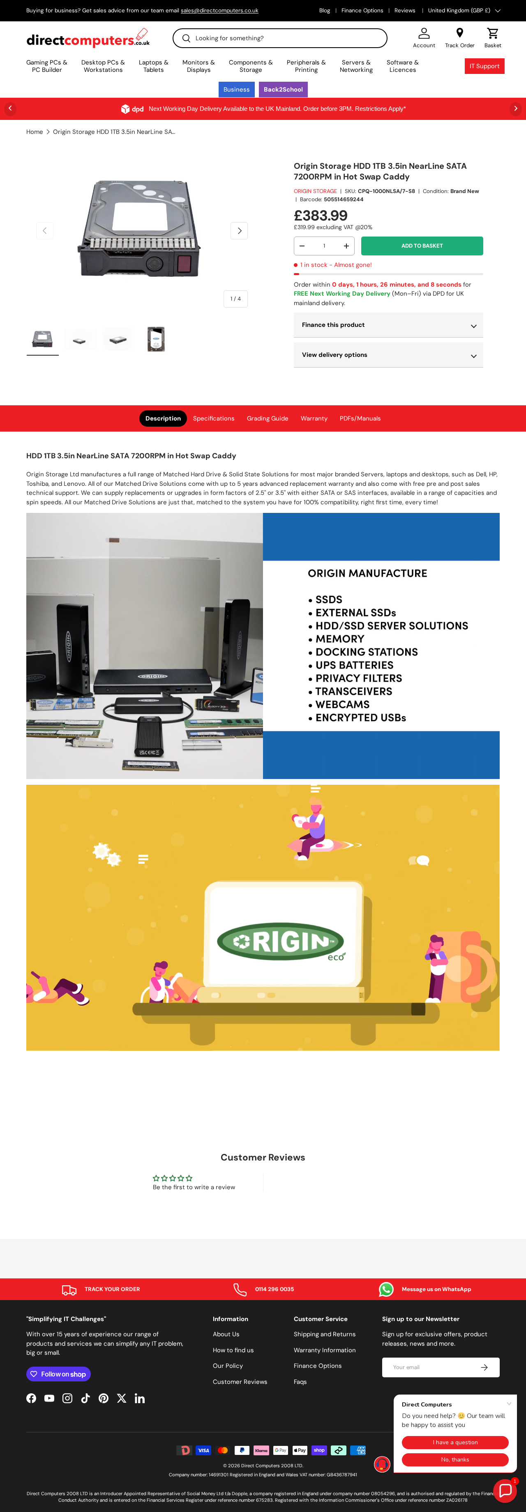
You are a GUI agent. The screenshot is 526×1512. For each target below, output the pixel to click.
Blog (324, 10)
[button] (493, 38)
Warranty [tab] (314, 418)
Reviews (405, 10)
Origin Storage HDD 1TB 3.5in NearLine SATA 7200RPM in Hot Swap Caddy (114, 132)
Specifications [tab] (214, 418)
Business (237, 89)
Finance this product (333, 325)
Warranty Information (325, 1350)
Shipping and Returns (325, 1334)
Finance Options (362, 10)
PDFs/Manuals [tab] (360, 418)
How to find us (233, 1350)
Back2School (283, 89)
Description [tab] (163, 418)
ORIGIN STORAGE (315, 191)
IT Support (485, 66)
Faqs (300, 1382)
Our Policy (228, 1366)
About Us (226, 1334)
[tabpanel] (263, 752)
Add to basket (422, 245)
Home (34, 132)
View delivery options (334, 355)
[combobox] (280, 38)
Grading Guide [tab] (267, 418)
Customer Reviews (240, 1382)
